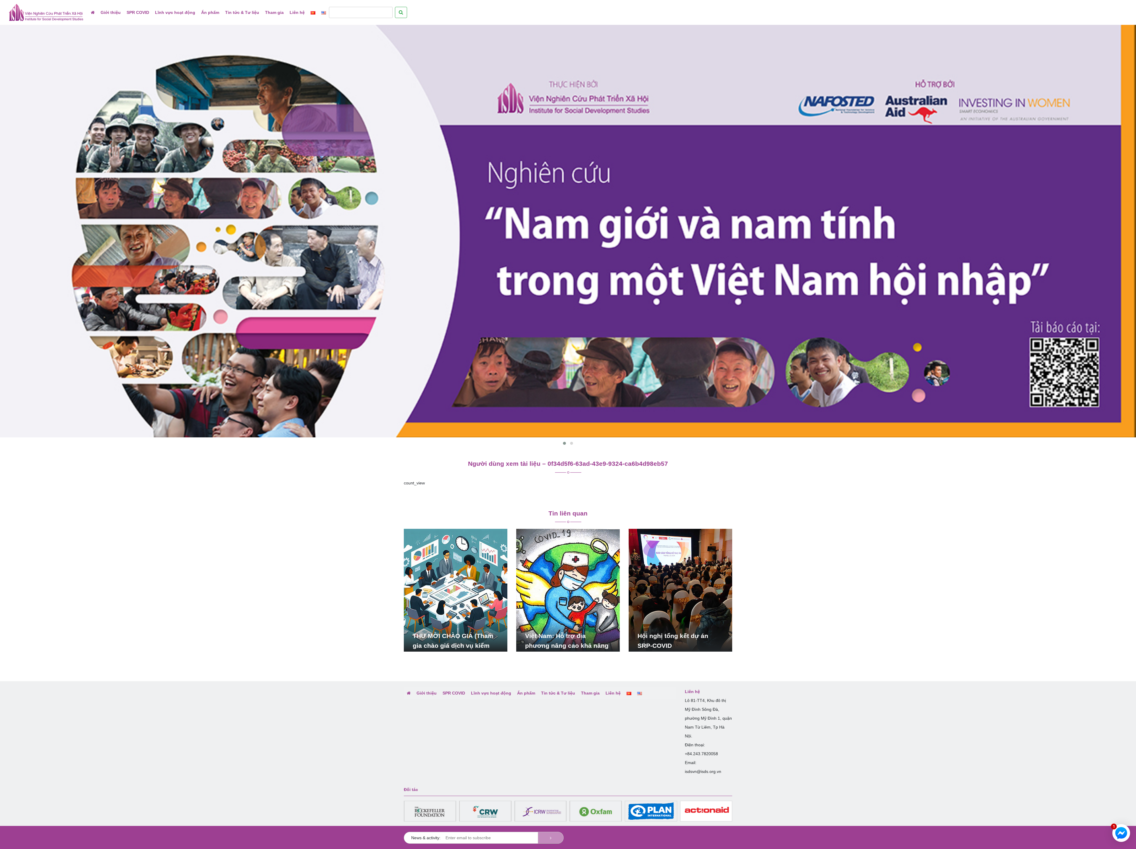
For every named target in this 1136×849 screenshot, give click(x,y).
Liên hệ (297, 12)
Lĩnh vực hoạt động (175, 12)
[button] (564, 443)
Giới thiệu (111, 12)
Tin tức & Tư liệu (242, 12)
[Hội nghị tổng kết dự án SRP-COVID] (680, 589)
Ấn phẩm (210, 12)
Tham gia (274, 12)
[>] (551, 838)
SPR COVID (138, 12)
